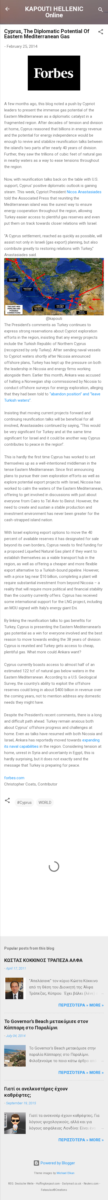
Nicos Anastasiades (84, 192)
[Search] (101, 11)
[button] (101, 33)
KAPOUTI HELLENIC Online (54, 12)
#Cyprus (24, 802)
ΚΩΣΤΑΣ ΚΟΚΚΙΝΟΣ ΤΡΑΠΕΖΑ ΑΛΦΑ (43, 960)
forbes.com (14, 778)
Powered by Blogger (57, 1163)
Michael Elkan (65, 1173)
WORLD (45, 802)
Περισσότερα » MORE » (81, 1005)
